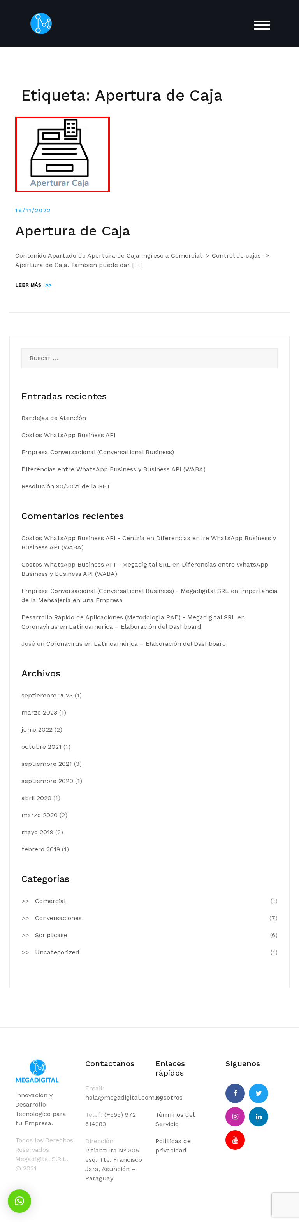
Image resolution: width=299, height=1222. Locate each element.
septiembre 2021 (46, 763)
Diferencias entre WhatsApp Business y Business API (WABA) (113, 469)
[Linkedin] (258, 1116)
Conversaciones (58, 918)
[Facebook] (235, 1093)
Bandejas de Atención (53, 418)
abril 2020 (36, 798)
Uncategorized (57, 952)
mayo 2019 (37, 832)
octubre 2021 (41, 746)
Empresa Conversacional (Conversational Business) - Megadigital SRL (125, 590)
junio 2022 (37, 729)
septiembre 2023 (47, 695)
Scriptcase (51, 935)
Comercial (50, 901)
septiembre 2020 (47, 780)
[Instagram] (235, 1116)
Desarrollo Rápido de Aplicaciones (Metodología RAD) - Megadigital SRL (128, 617)
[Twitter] (258, 1093)
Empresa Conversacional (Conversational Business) (97, 452)
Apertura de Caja (72, 231)
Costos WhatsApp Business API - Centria (83, 538)
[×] (19, 1201)
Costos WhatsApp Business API (68, 435)
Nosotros (169, 1097)
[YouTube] (235, 1140)
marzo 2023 (39, 712)
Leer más (33, 285)
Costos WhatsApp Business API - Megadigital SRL (96, 564)
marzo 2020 (39, 815)
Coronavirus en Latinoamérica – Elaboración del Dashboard (111, 626)
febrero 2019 (40, 849)
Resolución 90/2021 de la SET (66, 486)
